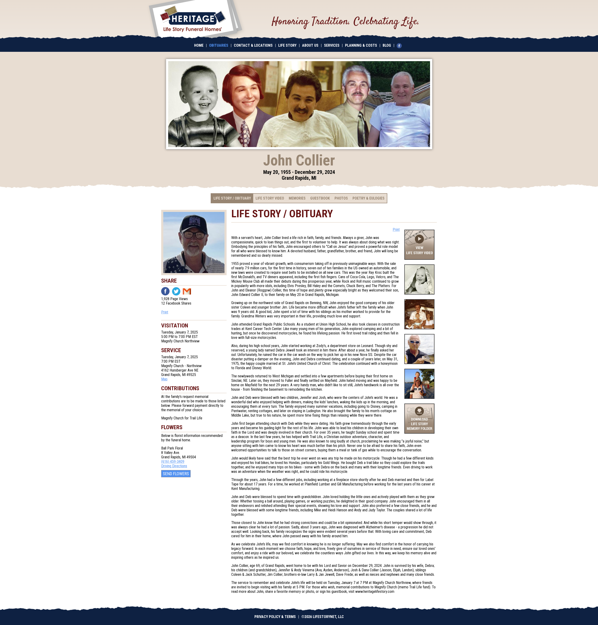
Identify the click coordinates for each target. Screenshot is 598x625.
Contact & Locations (253, 45)
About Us (310, 45)
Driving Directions (174, 466)
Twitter (176, 291)
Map (164, 379)
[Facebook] (400, 45)
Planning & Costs (361, 45)
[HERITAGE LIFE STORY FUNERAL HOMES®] (195, 20)
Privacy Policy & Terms (275, 616)
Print (164, 312)
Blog (387, 45)
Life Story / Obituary (232, 198)
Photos (341, 198)
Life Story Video (270, 198)
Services (331, 45)
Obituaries (218, 45)
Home (198, 45)
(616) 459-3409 (172, 461)
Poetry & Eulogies (368, 198)
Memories (297, 198)
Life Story (287, 45)
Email (187, 291)
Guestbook (320, 198)
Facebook (165, 291)
